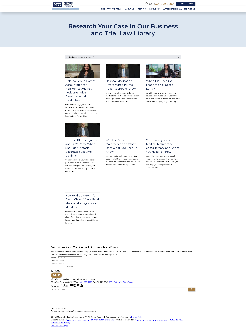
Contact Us (189, 9)
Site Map (55, 326)
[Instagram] (75, 286)
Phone (54, 261)
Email (54, 264)
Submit (56, 275)
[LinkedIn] (68, 286)
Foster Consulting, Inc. (103, 320)
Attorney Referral (172, 9)
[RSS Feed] (81, 286)
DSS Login (63, 326)
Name (54, 258)
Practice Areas (114, 9)
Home (102, 9)
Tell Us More (56, 271)
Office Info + (113, 282)
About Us (129, 9)
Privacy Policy (137, 317)
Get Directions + (126, 282)
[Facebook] (61, 286)
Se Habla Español (185, 4)
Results (142, 9)
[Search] (191, 289)
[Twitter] (64, 286)
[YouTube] (71, 286)
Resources (154, 9)
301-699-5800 (164, 3)
